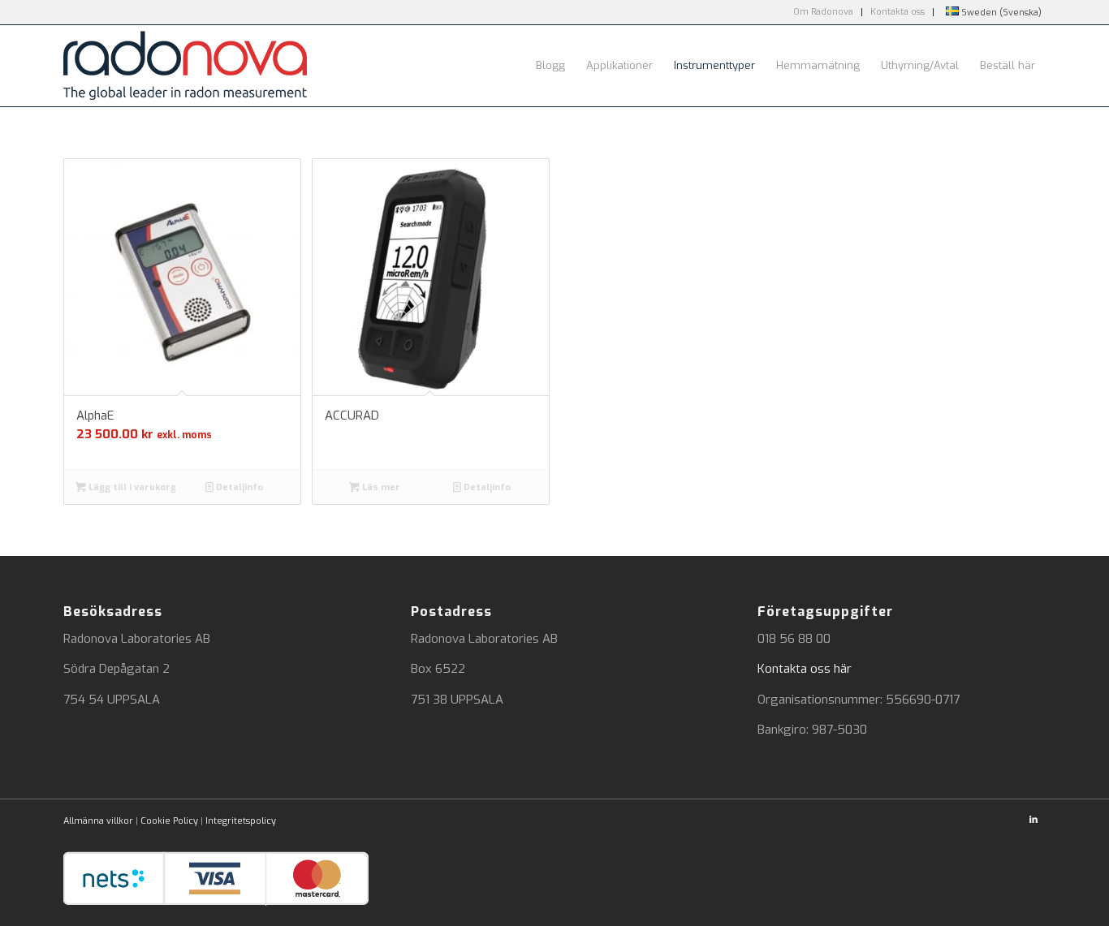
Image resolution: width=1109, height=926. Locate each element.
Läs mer (380, 487)
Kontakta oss (897, 12)
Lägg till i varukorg (131, 487)
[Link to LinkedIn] (1033, 820)
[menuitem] (823, 12)
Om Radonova (823, 12)
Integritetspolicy (240, 821)
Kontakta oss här (804, 669)
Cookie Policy (169, 821)
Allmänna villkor (98, 821)
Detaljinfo (238, 487)
